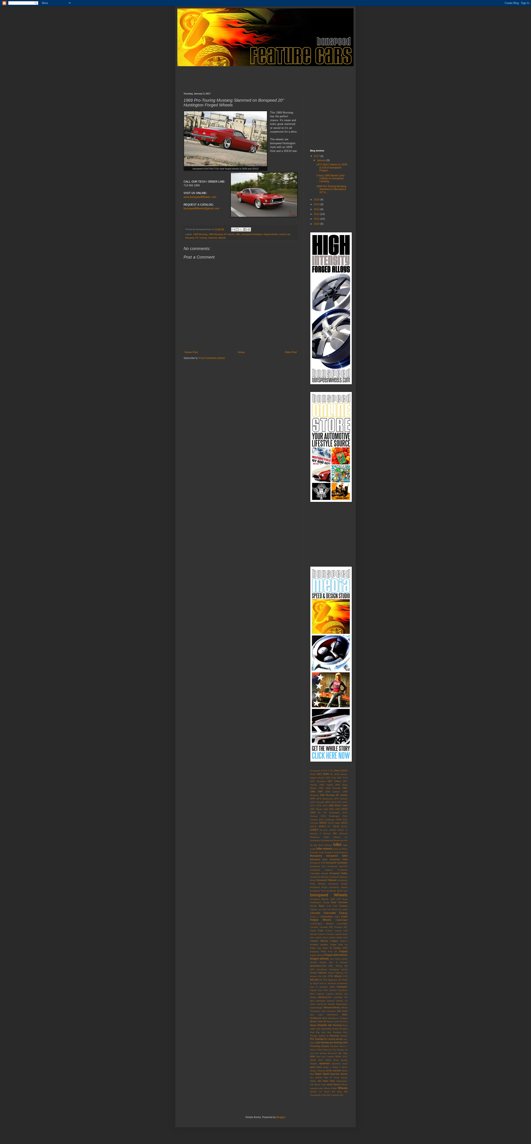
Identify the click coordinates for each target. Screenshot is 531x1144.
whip (339, 1091)
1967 (344, 788)
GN (345, 966)
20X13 (344, 823)
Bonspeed (316, 855)
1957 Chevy (334, 781)
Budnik (313, 906)
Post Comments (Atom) (212, 358)
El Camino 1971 (338, 948)
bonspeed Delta (338, 859)
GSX (324, 976)
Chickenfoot (326, 916)
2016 (317, 199)
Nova (344, 1025)
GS (319, 976)
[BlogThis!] (237, 229)
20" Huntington (332, 812)
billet (238, 234)
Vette (332, 1081)
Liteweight (320, 1001)
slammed (212, 238)
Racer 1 (343, 1046)
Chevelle (315, 913)
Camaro (343, 906)
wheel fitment (333, 1084)
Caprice (313, 909)
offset (312, 1029)
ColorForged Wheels (321, 923)
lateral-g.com (324, 997)
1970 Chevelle (317, 802)
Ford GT (332, 951)
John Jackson (330, 990)
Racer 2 (314, 1050)
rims (312, 1056)
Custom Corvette (326, 934)
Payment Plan (340, 1032)
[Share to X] (241, 229)
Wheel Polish (330, 1088)
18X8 (326, 774)
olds (318, 1029)
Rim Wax (342, 1053)
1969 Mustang (200, 234)
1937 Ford (342, 778)
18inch (337, 770)
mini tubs (316, 1015)
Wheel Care (320, 1084)
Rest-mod (332, 1053)
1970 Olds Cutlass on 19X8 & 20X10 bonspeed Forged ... (331, 167)
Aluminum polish (319, 837)
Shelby (344, 1060)
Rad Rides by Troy (327, 1050)
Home (241, 352)
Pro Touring (201, 238)
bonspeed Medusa (319, 877)
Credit (313, 930)
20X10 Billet (334, 823)
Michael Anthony (332, 1007)
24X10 (332, 830)
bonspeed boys (319, 859)
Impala (313, 990)
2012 (317, 214)
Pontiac (343, 1036)
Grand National (318, 972)
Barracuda (339, 840)
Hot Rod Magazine (328, 980)
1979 (324, 805)
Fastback (314, 951)
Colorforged (341, 920)
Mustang (189, 238)
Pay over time (323, 1032)
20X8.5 (322, 826)
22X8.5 (314, 829)
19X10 (344, 809)
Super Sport (322, 1073)
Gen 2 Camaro (338, 962)
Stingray (321, 1071)
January (321, 160)
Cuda (320, 930)
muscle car (284, 234)
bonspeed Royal (318, 887)
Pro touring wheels (333, 1039)
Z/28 (324, 1095)
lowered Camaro (335, 1001)
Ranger (340, 1050)
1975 (339, 802)
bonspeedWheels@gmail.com (201, 208)
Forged (343, 951)
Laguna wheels (334, 994)
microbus (331, 1011)
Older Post (291, 352)
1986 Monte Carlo (338, 805)
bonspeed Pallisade (327, 880)
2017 (317, 156)
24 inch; (324, 830)
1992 (331, 809)
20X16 (313, 826)
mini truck (342, 1011)
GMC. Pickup (335, 966)
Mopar (313, 1025)
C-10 (329, 906)
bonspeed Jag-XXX (337, 866)
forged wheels (271, 234)
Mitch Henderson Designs (334, 1018)
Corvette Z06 (326, 927)
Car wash (342, 909)
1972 (327, 802)
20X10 (323, 822)
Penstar (314, 1036)
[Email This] (233, 229)
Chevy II (314, 917)
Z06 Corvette (332, 1095)
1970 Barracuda (324, 799)
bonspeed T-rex (317, 891)
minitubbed (332, 1015)
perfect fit (323, 1036)
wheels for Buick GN (322, 1091)
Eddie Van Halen (319, 948)
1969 (320, 791)
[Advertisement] (259, 75)
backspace (315, 840)
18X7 (319, 774)
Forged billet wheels (335, 955)
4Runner (343, 833)
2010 (317, 223)
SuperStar (335, 1074)
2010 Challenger (330, 816)
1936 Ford (330, 778)
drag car (342, 944)
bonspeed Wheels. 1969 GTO (325, 899)
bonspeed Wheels (328, 895)
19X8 (312, 812)
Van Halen (323, 1081)
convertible (342, 923)
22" (329, 826)
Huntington (342, 986)
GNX (312, 969)
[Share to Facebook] (245, 229)
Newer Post (191, 352)
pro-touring (322, 1042)
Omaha (335, 1029)
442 (335, 833)
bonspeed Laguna (321, 870)
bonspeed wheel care (337, 891)
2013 (317, 209)
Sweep (344, 1074)
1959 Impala (326, 785)
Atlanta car (340, 837)
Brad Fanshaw (339, 902)
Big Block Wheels (323, 845)
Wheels (222, 238)
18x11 (313, 774)
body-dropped (340, 852)
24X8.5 (340, 830)
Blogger (280, 1117)
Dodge (333, 944)
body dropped (326, 852)
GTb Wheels (335, 976)
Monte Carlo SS (318, 1021)
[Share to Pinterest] (249, 229)
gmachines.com (318, 966)
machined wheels (326, 1004)
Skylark (313, 1063)
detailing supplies (319, 944)
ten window (316, 1077)
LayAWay (337, 997)
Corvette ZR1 (341, 927)
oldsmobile (326, 1029)
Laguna (320, 994)
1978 (318, 805)
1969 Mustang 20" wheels (222, 234)
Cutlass (334, 941)
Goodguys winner (338, 969)
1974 (333, 802)
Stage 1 (327, 1067)
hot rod (314, 979)
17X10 (324, 771)
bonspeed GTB (317, 863)
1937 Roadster (318, 781)
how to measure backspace (333, 983)
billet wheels (324, 848)
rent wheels (320, 1053)
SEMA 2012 (341, 1056)
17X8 (330, 771)
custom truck (321, 937)
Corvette (314, 927)
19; (331, 774)
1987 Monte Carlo (319, 809)
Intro (320, 990)
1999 (337, 809)
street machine (333, 1070)
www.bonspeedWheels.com (200, 197)
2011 (317, 218)
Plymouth (334, 1035)
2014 (317, 204)
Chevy (343, 913)
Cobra (337, 917)
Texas (336, 1077)
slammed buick (339, 1063)
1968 (312, 791)
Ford (323, 951)
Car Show (332, 909)
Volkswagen (341, 1081)
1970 (312, 798)
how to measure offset (322, 987)
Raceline (334, 1046)
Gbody (323, 962)
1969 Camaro (332, 791)
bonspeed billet (337, 855)
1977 (312, 805)
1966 (320, 788)
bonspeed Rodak (337, 884)
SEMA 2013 (316, 1060)
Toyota (344, 1077)
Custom (328, 930)
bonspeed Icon (318, 866)
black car (337, 849)
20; (319, 812)
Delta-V (343, 941)
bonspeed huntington (251, 234)
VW (311, 1084)
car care (322, 909)
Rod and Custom (325, 1056)
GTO (345, 976)
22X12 (344, 826)
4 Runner (325, 833)
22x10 (336, 826)
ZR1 (341, 1095)
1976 (344, 802)
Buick (321, 906)
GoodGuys (322, 969)
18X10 (344, 770)
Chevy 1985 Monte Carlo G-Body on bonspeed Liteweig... (330, 178)
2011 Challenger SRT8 (330, 819)
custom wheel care (338, 937)
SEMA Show (332, 1060)
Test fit (327, 1077)
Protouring (315, 1046)
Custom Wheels (319, 941)
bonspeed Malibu (338, 873)
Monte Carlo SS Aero (337, 1021)
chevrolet (330, 913)
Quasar (325, 1046)
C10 (335, 906)
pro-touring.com (338, 1042)
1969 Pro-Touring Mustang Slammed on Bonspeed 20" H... (331, 189)
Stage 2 (336, 1067)
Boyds (326, 902)
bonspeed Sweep (338, 887)
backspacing (327, 840)
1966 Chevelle (333, 788)
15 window (315, 771)
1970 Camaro (340, 799)
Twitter (313, 1081)
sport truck (316, 1067)
